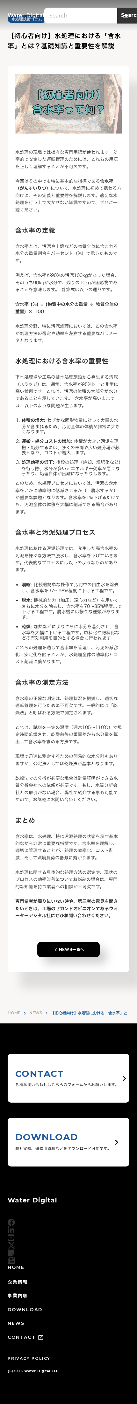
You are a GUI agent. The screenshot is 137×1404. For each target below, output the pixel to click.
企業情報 (18, 1282)
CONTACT (22, 1337)
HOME (14, 1012)
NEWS (35, 1012)
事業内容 (18, 1295)
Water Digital (32, 1200)
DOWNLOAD (25, 1309)
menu (125, 15)
